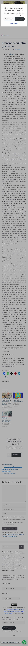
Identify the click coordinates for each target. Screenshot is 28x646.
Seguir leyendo (14, 23)
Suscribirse (20, 19)
